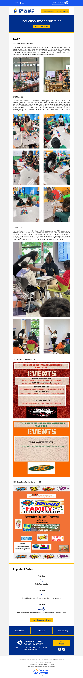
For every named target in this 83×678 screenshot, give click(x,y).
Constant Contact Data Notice (46, 664)
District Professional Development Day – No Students (41, 598)
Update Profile (33, 664)
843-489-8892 (33, 649)
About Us (41, 631)
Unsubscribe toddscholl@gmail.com (41, 662)
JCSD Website (62, 643)
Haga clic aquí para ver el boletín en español (55, 11)
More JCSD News (41, 27)
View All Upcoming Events (41, 620)
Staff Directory (63, 631)
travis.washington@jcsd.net (40, 666)
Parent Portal (19, 631)
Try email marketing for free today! (41, 675)
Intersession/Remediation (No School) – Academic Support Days (41, 612)
